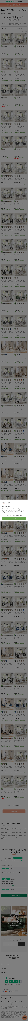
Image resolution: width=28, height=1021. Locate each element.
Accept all (14, 518)
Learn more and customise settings (14, 515)
